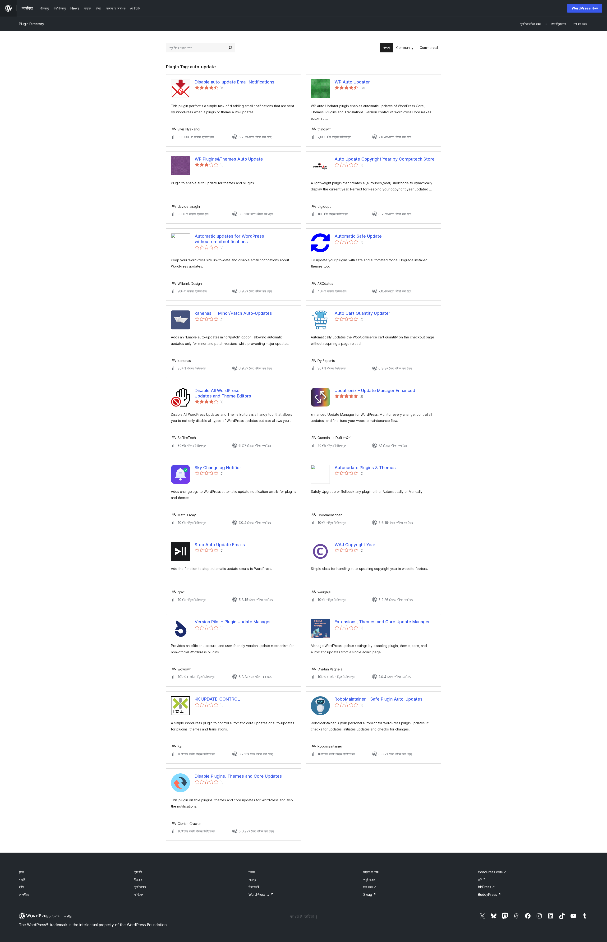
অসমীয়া (68, 916)
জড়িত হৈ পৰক (370, 872)
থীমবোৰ (138, 879)
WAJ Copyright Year (355, 544)
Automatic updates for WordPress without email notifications (229, 239)
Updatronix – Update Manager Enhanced (375, 390)
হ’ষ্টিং (21, 887)
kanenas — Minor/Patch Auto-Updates (233, 313)
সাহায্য (252, 879)
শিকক (251, 872)
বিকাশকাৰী (253, 887)
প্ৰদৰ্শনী (138, 872)
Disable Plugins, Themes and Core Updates (238, 776)
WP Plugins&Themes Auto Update (229, 159)
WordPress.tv (261, 894)
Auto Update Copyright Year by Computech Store (385, 159)
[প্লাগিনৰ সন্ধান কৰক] (230, 47)
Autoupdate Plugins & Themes (365, 467)
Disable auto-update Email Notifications (234, 81)
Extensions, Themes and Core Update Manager (382, 621)
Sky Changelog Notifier (218, 467)
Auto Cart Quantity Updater (362, 313)
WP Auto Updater (352, 81)
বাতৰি (22, 879)
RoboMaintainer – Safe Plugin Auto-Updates (379, 699)
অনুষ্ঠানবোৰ (369, 879)
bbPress (486, 887)
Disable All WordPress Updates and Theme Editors (223, 393)
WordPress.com (492, 872)
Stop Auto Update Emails (220, 544)
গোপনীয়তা (24, 894)
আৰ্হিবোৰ (138, 894)
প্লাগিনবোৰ (140, 887)
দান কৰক (370, 887)
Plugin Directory (31, 24)
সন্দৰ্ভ (21, 872)
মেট (482, 879)
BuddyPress (489, 894)
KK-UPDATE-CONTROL (217, 699)
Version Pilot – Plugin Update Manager (233, 621)
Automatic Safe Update (358, 236)
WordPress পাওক (585, 8)
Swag (369, 894)
